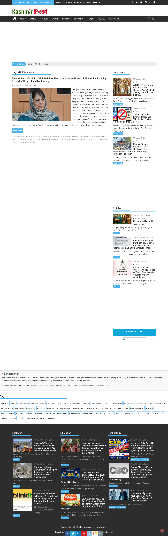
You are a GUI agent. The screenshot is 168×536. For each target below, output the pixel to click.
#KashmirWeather (137, 408)
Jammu (33, 19)
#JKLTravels (30, 408)
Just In (23, 19)
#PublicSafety (101, 413)
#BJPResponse (33, 136)
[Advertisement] (84, 41)
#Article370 (5, 403)
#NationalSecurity (60, 413)
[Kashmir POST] (14, 18)
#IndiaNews (117, 403)
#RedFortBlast (43, 139)
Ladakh (55, 19)
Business (66, 19)
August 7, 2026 (41, 490)
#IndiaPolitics (142, 403)
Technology (145, 460)
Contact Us (113, 19)
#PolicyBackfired (31, 139)
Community (118, 104)
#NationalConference (43, 413)
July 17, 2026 (88, 440)
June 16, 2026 (137, 490)
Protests (4, 418)
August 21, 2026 (140, 79)
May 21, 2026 (139, 215)
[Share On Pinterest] (84, 533)
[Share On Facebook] (67, 533)
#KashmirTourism (121, 408)
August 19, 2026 (140, 108)
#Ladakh (149, 408)
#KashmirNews (78, 408)
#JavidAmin (67, 136)
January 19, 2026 (141, 261)
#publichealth (88, 413)
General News (19, 136)
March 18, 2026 (140, 237)
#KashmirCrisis (77, 136)
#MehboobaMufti (18, 139)
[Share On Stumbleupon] (95, 533)
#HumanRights (97, 403)
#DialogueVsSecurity (55, 136)
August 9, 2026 (41, 464)
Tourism (21, 418)
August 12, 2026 (41, 440)
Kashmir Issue (130, 413)
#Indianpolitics (129, 403)
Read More (17, 130)
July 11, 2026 (136, 464)
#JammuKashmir (7, 408)
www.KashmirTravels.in (35, 418)
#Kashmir (50, 408)
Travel (101, 19)
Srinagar (12, 418)
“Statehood (51, 418)
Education (79, 19)
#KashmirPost (88, 136)
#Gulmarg (86, 403)
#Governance (75, 403)
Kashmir (44, 19)
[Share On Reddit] (89, 533)
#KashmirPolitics (93, 408)
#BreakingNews (23, 403)
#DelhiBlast (43, 136)
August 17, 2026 (140, 138)
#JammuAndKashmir (157, 403)
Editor (34, 85)
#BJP (13, 403)
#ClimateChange (37, 403)
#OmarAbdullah (75, 413)
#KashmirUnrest (99, 136)
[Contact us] (100, 533)
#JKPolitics (41, 408)
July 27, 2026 (136, 440)
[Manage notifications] (162, 531)
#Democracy (50, 403)
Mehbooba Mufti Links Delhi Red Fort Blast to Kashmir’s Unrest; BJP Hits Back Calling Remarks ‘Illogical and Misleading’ (59, 80)
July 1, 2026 (88, 496)
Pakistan (156, 413)
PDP (163, 413)
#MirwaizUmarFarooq (24, 413)
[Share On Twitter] (73, 533)
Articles (116, 233)
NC (139, 413)
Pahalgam (146, 413)
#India (108, 403)
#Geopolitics (62, 403)
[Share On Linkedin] (78, 533)
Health (91, 19)
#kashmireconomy (64, 408)
